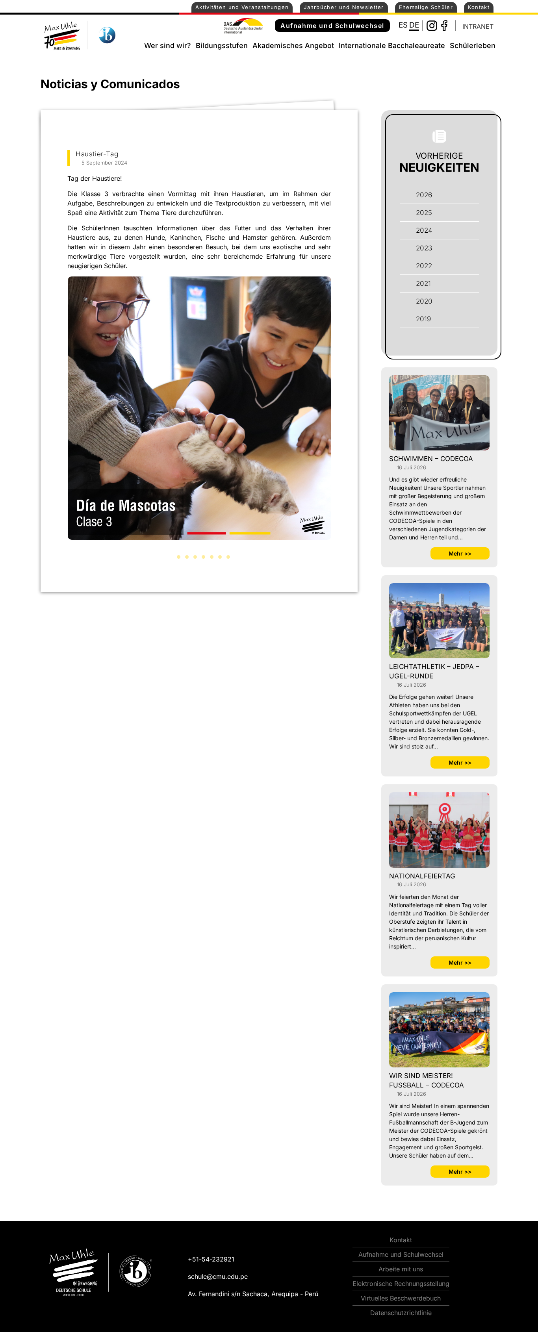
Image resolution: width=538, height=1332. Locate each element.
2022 (424, 266)
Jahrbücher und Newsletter (344, 7)
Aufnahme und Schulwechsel (332, 26)
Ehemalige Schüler (426, 7)
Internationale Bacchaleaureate (392, 45)
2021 (423, 283)
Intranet (477, 26)
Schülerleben (472, 45)
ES (403, 25)
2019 (423, 319)
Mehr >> (460, 553)
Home (134, 44)
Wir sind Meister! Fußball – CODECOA (426, 1080)
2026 (424, 195)
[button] (170, 556)
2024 (424, 230)
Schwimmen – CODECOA (431, 459)
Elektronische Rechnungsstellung (400, 1284)
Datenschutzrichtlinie (401, 1313)
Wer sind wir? (167, 45)
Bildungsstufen (222, 45)
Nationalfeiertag (422, 876)
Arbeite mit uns (400, 1269)
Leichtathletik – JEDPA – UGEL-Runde (434, 671)
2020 (424, 301)
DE (414, 25)
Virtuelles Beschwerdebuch (401, 1298)
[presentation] (59, 419)
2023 (424, 248)
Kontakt (479, 7)
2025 (424, 213)
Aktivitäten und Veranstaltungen (242, 7)
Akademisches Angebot (293, 45)
